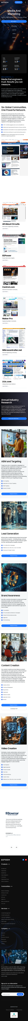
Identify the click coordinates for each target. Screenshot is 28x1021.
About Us (3, 933)
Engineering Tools (5, 879)
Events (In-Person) (5, 937)
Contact (3, 935)
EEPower (3, 897)
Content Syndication (5, 915)
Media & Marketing (5, 890)
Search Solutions (4, 881)
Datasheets (3, 870)
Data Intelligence (4, 875)
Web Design (3, 921)
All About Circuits (4, 892)
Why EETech (4, 941)
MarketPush (3, 872)
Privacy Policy (19, 1009)
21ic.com (3, 903)
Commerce (3, 877)
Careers (3, 943)
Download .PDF (14, 708)
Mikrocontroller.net (5, 901)
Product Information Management (8, 923)
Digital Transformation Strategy (7, 919)
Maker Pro (3, 899)
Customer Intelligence (5, 917)
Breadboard (3, 868)
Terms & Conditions (10, 1009)
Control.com (4, 895)
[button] (25, 2)
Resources (3, 939)
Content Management (5, 913)
